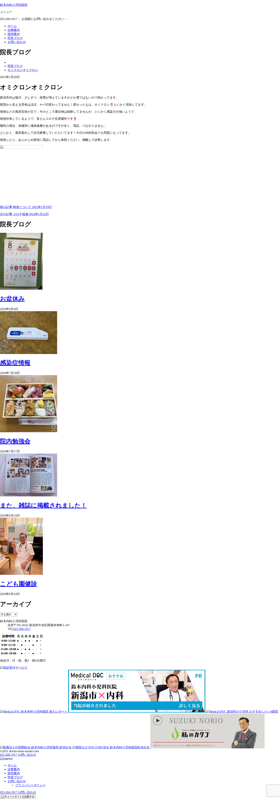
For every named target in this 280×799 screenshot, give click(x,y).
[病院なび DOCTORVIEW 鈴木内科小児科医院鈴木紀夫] (111, 747)
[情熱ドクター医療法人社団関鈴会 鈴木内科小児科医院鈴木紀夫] (36, 747)
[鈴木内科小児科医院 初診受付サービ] (13, 667)
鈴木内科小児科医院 (13, 4)
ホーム (12, 26)
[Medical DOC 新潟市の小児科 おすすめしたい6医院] (242, 711)
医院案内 (14, 34)
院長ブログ (15, 38)
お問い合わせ (17, 42)
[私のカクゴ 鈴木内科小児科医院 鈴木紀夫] (207, 747)
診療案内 (14, 30)
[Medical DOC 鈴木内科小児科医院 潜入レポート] (34, 711)
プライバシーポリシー (30, 785)
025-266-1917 (21, 629)
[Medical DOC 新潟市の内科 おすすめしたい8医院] (137, 711)
